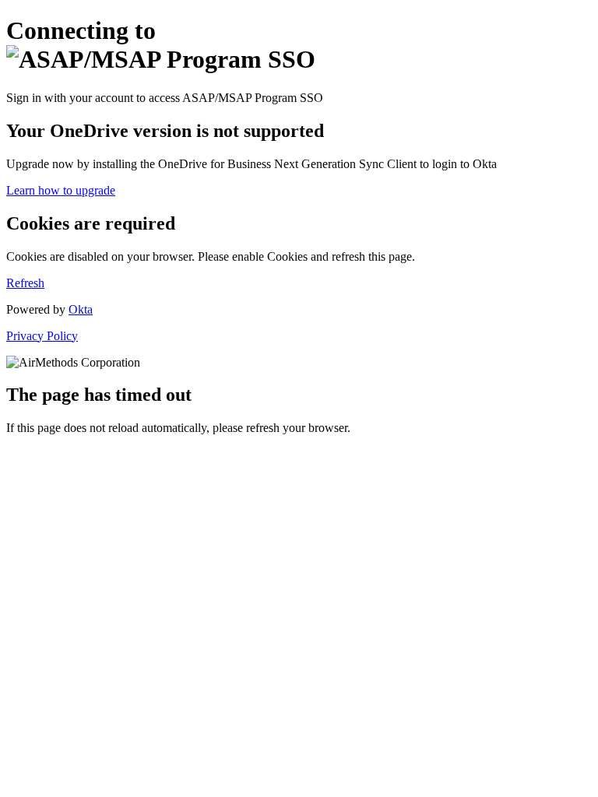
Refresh (25, 283)
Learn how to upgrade (60, 190)
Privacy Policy (42, 335)
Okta (81, 309)
